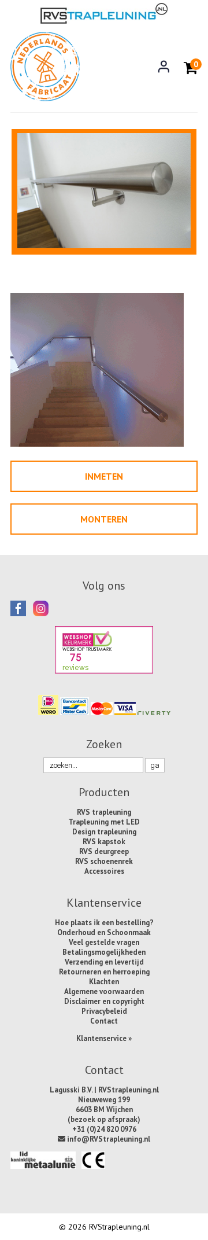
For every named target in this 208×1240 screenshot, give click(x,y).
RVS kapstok (104, 842)
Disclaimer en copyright (104, 1001)
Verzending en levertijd (104, 962)
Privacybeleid (104, 1011)
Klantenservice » (104, 1038)
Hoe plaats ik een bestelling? (104, 923)
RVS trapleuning (104, 812)
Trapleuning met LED (104, 822)
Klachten (104, 982)
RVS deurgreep (104, 851)
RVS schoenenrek (104, 861)
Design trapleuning (104, 832)
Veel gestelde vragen (104, 942)
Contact (104, 1021)
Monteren (104, 519)
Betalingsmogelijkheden (104, 952)
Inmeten (104, 476)
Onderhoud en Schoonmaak (104, 932)
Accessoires (104, 871)
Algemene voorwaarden (104, 991)
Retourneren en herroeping (104, 972)
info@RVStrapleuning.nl (107, 1139)
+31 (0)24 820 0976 (104, 1129)
